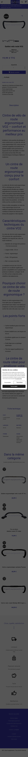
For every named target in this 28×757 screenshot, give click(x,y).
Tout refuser (19, 382)
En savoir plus (18, 378)
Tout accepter (14, 386)
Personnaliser (7, 382)
